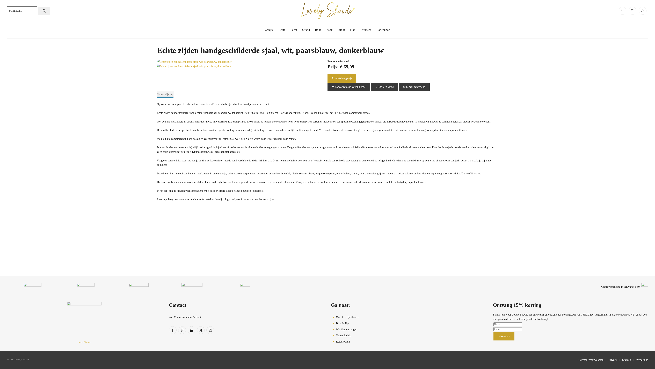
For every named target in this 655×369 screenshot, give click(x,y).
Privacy (613, 359)
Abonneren (504, 336)
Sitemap (626, 359)
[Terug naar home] (327, 10)
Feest (294, 29)
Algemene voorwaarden (590, 359)
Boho (318, 29)
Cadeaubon (383, 29)
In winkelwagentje (342, 78)
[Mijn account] (642, 11)
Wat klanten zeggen (346, 329)
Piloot (341, 29)
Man (352, 29)
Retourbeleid (343, 341)
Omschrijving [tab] (165, 94)
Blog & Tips (342, 323)
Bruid (282, 29)
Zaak (330, 29)
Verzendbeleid (343, 335)
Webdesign (642, 359)
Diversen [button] (366, 29)
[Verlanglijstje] (632, 11)
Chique (269, 29)
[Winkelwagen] (622, 11)
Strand (306, 29)
